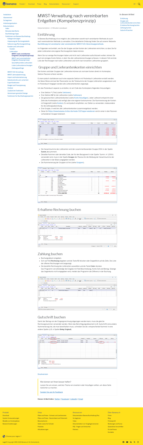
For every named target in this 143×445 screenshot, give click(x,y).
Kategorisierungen (14, 39)
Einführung (124, 18)
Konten (60, 103)
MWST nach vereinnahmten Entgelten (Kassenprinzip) (21, 59)
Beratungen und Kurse (115, 424)
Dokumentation (54, 4)
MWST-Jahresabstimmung (16, 75)
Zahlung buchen (125, 28)
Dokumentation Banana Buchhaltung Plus (86, 415)
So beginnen (7, 20)
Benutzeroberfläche (12, 31)
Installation (7, 15)
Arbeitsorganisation (10, 23)
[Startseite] (9, 4)
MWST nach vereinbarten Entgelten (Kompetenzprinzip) (23, 55)
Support (76, 4)
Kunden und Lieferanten (16, 47)
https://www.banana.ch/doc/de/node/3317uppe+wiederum (71, 111)
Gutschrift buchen (126, 30)
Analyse (10, 88)
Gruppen (79, 162)
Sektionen (66, 92)
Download (31, 4)
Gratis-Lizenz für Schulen (46, 424)
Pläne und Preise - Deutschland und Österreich (52, 418)
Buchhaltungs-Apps (12, 34)
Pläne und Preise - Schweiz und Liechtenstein (52, 415)
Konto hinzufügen (81, 98)
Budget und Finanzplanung (17, 85)
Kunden (12, 49)
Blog (45, 4)
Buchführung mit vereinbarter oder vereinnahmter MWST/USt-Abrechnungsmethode (70, 44)
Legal (4, 442)
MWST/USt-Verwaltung (15, 72)
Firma (109, 415)
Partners (75, 429)
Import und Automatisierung (17, 77)
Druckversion (43, 374)
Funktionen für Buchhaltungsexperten (20, 96)
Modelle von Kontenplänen (11, 421)
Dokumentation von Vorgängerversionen (86, 424)
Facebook (65, 399)
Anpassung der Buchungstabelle (19, 41)
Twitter (57, 399)
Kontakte (111, 432)
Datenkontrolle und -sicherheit (18, 80)
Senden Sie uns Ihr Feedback (51, 392)
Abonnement (7, 17)
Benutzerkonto (42, 421)
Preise (39, 4)
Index (7, 28)
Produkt (22, 4)
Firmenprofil (112, 421)
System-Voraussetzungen (11, 418)
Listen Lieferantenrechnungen (22, 65)
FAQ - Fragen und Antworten (82, 427)
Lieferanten (14, 51)
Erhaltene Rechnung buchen (129, 25)
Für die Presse (112, 429)
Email (81, 399)
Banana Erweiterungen (10, 424)
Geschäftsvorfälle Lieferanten (22, 63)
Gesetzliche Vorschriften (115, 427)
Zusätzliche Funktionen (15, 91)
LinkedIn (73, 399)
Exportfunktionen (13, 83)
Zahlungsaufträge (18, 68)
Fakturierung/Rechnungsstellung (19, 44)
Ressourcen (66, 4)
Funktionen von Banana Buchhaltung (17, 36)
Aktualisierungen (43, 429)
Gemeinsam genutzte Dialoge (18, 93)
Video (74, 421)
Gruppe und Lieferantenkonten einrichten (130, 22)
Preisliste (40, 427)
